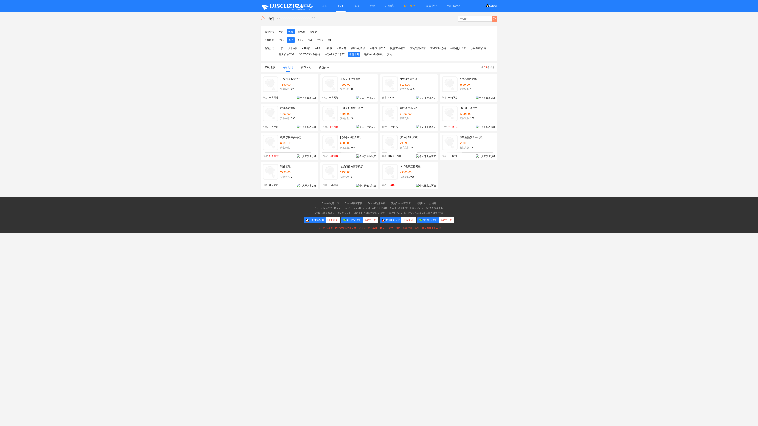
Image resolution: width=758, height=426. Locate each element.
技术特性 (292, 48)
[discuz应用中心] (287, 6)
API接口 (306, 48)
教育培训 (354, 54)
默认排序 (270, 67)
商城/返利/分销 (438, 48)
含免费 (313, 31)
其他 (389, 54)
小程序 (328, 48)
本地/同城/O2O (377, 48)
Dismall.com (340, 208)
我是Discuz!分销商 (426, 203)
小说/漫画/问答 (478, 48)
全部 (281, 31)
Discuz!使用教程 (376, 203)
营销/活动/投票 (418, 48)
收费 (290, 31)
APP (317, 48)
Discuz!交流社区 (330, 203)
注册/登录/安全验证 (335, 54)
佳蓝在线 (274, 185)
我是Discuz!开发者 (401, 203)
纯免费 (301, 31)
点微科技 (333, 156)
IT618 (391, 185)
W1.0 (320, 40)
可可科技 (333, 126)
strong (391, 97)
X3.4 (290, 40)
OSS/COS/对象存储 (309, 54)
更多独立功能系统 (373, 54)
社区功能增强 (358, 48)
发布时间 (306, 67)
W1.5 (330, 40)
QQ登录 (493, 6)
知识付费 (341, 48)
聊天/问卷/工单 (286, 54)
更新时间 (288, 67)
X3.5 (300, 40)
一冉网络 (274, 97)
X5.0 (310, 40)
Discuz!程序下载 (353, 203)
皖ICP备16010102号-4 (384, 208)
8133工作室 (394, 156)
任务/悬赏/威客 (458, 48)
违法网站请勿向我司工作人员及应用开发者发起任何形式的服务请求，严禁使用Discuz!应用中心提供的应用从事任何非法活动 (379, 213)
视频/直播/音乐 (397, 48)
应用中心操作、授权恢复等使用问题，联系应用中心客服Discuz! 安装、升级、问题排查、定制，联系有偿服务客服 (379, 228)
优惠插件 (324, 67)
